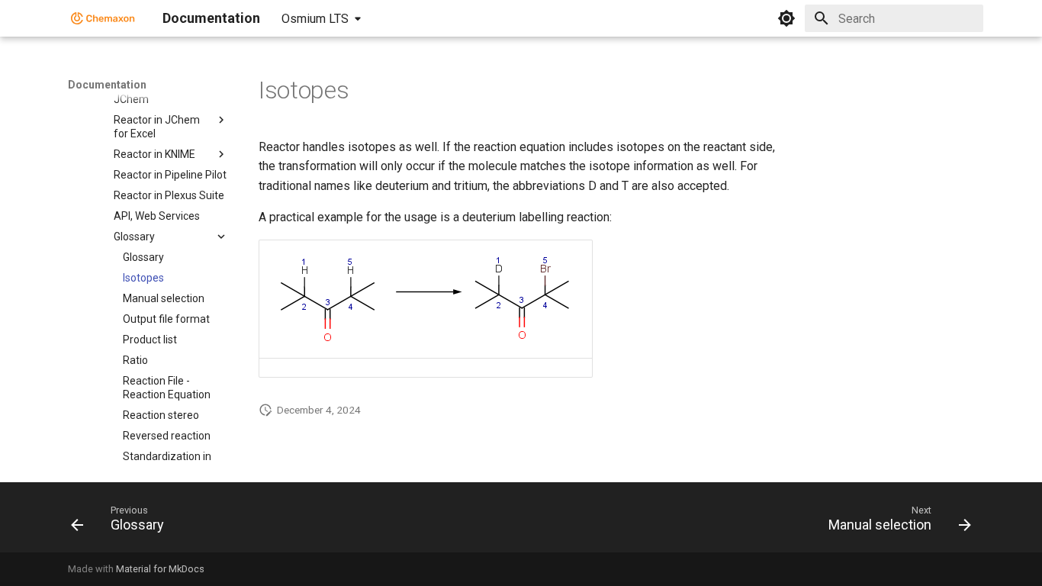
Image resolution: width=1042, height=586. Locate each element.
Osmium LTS (315, 18)
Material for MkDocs (160, 569)
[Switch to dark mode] (786, 18)
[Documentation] (103, 18)
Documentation (107, 85)
